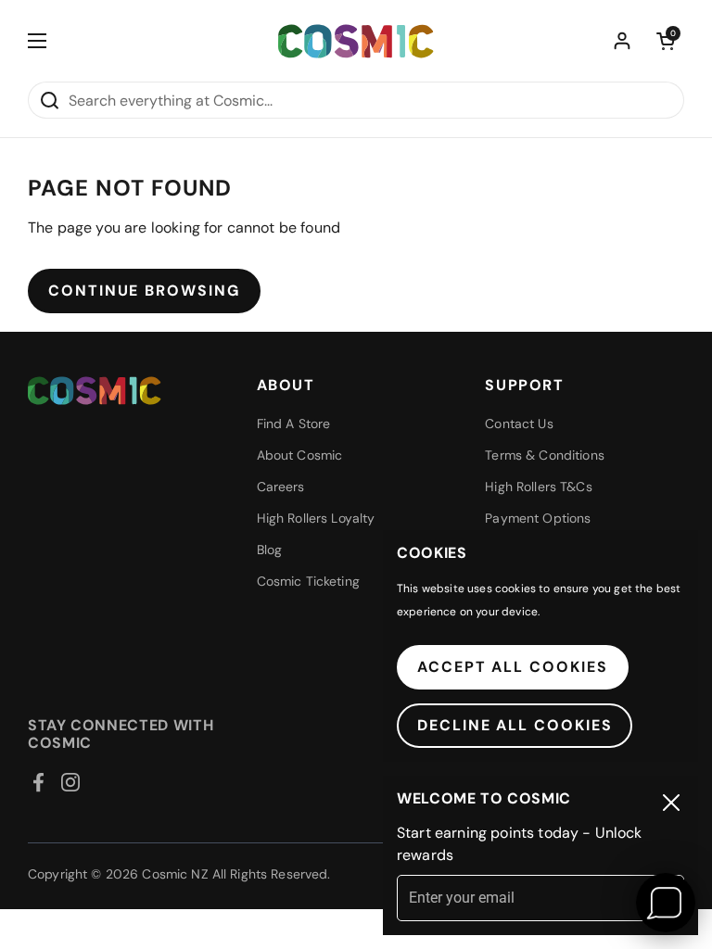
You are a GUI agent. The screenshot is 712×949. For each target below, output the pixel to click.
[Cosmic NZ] (355, 41)
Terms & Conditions (544, 455)
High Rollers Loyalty (316, 518)
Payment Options (538, 518)
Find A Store (294, 423)
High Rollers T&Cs (538, 486)
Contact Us (519, 423)
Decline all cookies (514, 725)
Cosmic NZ (175, 874)
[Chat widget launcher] (665, 902)
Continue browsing (144, 290)
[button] (665, 40)
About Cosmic (300, 455)
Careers (281, 486)
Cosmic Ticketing (308, 581)
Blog (270, 549)
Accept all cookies (512, 667)
